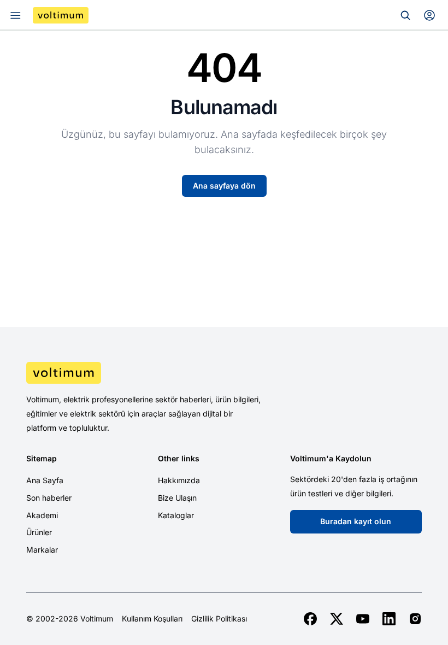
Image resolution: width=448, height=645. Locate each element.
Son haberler (49, 497)
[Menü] (15, 15)
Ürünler (39, 532)
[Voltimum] (61, 15)
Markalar (42, 549)
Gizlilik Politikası (219, 618)
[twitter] (336, 618)
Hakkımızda (179, 480)
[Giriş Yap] (429, 15)
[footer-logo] (224, 373)
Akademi (42, 515)
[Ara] (405, 15)
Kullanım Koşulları (152, 618)
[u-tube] (362, 618)
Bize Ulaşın (177, 497)
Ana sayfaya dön (224, 185)
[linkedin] (389, 618)
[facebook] (310, 618)
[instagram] (415, 618)
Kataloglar (176, 515)
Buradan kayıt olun (355, 521)
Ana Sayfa (44, 480)
